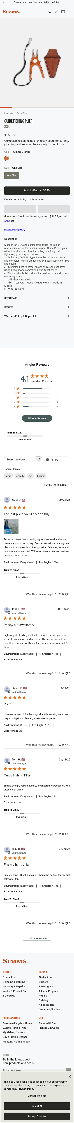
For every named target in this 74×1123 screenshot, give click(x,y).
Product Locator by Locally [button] (14, 230)
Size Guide (9, 996)
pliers (8, 476)
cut (30, 476)
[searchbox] (20, 459)
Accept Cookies (37, 1116)
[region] (37, 1097)
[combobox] (57, 484)
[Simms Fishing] (11, 11)
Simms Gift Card (48, 1023)
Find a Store (45, 977)
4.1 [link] (9, 135)
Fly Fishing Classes (14, 1033)
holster (41, 476)
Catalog (43, 1000)
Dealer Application (49, 1010)
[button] (20, 209)
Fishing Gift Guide (49, 1028)
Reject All (37, 1105)
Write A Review (37, 418)
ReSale (43, 996)
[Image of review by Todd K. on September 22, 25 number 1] (11, 526)
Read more (21, 555)
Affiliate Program (48, 991)
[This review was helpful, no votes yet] (60, 594)
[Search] (50, 11)
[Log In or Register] (56, 11)
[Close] (70, 1076)
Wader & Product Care (15, 991)
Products (8, 113)
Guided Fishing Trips (14, 1028)
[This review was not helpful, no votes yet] (66, 594)
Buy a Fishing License (15, 1037)
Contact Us (9, 977)
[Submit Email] (68, 1070)
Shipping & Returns (14, 982)
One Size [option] (11, 175)
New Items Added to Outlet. (46, 2)
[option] (6, 158)
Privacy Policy (26, 1088)
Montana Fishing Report (16, 1042)
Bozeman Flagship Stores (17, 1023)
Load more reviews (37, 938)
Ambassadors (46, 1005)
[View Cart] (63, 11)
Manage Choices (37, 1095)
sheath (20, 476)
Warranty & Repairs (14, 987)
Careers (43, 982)
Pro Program (46, 987)
